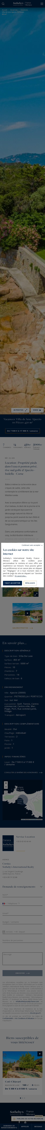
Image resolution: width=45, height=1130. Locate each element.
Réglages (30, 583)
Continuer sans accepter (31, 545)
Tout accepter (12, 583)
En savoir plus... (21, 576)
